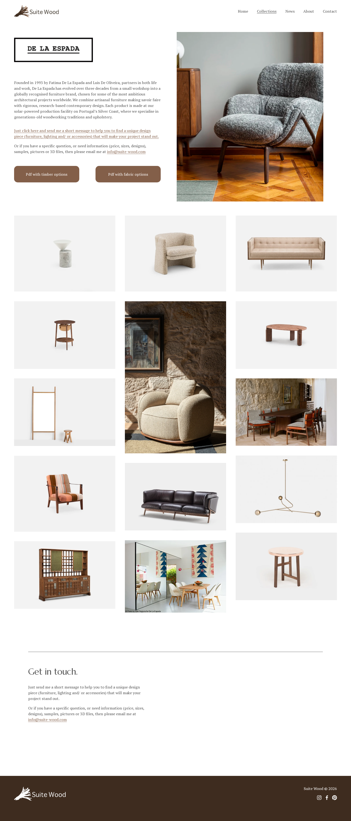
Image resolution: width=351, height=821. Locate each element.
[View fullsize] (64, 253)
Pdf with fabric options (128, 174)
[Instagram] (319, 797)
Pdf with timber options (46, 174)
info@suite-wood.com (126, 151)
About (308, 11)
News (290, 11)
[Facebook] (326, 797)
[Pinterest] (334, 797)
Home (243, 11)
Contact (330, 11)
